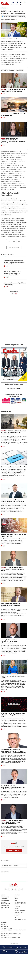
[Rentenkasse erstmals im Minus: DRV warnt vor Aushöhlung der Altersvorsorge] (14, 421)
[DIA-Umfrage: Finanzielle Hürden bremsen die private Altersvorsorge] (14, 491)
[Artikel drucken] (14, 241)
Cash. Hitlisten (4, 935)
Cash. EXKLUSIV (4, 926)
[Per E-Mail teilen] (19, 241)
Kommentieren (14, 247)
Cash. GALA (3, 931)
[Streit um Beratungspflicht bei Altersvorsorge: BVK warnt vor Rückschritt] (14, 594)
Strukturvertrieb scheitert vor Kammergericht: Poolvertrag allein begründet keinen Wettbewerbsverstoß (13, 751)
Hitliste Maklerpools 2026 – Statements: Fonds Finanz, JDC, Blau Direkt (12, 569)
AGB (16, 900)
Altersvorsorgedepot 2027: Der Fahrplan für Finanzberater (13, 114)
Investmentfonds (5, 900)
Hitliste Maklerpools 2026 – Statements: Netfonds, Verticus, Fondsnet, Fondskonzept (12, 822)
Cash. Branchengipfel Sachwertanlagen (11, 933)
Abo (16, 897)
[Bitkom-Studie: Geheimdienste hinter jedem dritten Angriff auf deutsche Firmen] (14, 704)
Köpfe (2, 909)
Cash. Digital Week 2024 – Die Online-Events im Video (13, 930)
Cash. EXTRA (3, 924)
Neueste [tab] (3, 254)
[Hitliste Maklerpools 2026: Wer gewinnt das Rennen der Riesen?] (14, 80)
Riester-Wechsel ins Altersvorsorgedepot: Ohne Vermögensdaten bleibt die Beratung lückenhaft (13, 140)
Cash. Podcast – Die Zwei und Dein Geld (10, 937)
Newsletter (17, 914)
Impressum (17, 906)
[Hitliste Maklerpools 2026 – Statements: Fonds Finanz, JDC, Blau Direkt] (14, 558)
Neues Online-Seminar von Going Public (14, 467)
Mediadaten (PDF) (19, 912)
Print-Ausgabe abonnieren (14, 388)
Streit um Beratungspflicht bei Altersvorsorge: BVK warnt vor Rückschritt (10, 605)
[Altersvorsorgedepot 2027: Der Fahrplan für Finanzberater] (14, 104)
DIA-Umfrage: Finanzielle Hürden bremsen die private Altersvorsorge (12, 500)
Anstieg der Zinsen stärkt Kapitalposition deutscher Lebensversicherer (9, 641)
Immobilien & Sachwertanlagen (5, 903)
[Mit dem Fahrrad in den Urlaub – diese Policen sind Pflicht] (14, 525)
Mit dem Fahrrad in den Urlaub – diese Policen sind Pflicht (13, 535)
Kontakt (17, 908)
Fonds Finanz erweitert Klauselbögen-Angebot (13, 676)
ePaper (16, 898)
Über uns (17, 915)
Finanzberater (4, 898)
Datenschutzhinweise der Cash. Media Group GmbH (20, 904)
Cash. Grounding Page (20, 919)
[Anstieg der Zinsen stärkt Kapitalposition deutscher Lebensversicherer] (14, 630)
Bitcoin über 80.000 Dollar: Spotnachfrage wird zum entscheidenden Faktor (12, 273)
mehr (4, 93)
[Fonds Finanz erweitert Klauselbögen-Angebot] (14, 667)
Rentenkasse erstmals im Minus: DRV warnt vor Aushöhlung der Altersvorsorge (13, 432)
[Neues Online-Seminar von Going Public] (14, 457)
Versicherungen (5, 897)
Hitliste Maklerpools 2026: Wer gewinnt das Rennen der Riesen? (13, 90)
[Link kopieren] (9, 241)
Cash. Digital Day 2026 (6, 928)
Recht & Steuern (5, 907)
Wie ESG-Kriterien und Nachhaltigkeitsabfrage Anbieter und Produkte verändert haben (13, 787)
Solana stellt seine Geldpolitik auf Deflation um (15, 283)
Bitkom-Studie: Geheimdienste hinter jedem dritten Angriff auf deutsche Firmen (13, 714)
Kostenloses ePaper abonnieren (14, 384)
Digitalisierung (5, 905)
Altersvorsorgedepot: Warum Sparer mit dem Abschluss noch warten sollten (14, 262)
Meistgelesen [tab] (10, 254)
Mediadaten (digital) (20, 910)
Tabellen (17, 917)
